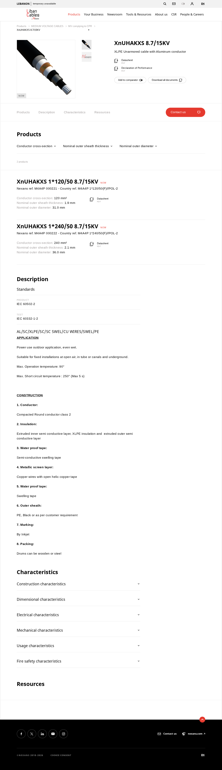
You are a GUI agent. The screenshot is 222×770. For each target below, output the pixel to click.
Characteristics (75, 112)
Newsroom (114, 14)
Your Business (94, 14)
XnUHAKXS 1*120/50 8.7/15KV (58, 181)
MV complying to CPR (80, 26)
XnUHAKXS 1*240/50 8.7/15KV (58, 226)
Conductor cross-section (35, 146)
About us (161, 14)
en (202, 3)
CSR (173, 14)
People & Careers (192, 14)
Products (74, 14)
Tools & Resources (138, 14)
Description (47, 112)
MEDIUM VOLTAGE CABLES (47, 26)
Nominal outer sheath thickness (86, 146)
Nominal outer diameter (137, 146)
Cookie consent (61, 755)
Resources (102, 112)
